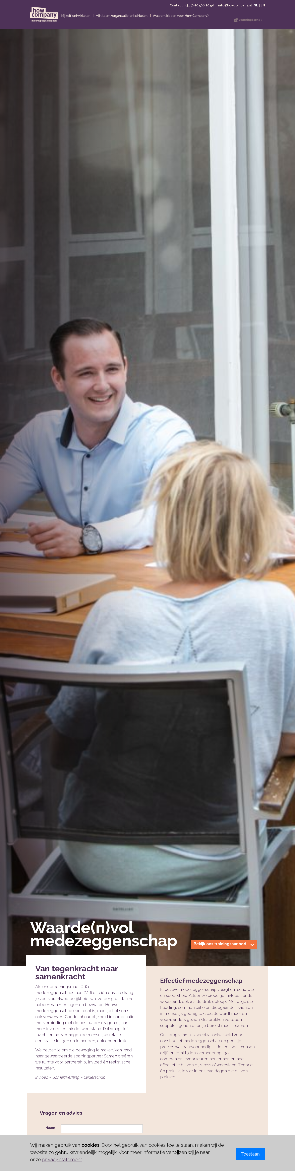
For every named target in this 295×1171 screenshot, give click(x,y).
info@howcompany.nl (235, 5)
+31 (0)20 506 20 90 (199, 5)
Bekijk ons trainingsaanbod (220, 943)
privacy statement (62, 1159)
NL (256, 5)
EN (262, 5)
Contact (176, 5)
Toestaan (250, 1154)
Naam (50, 1128)
